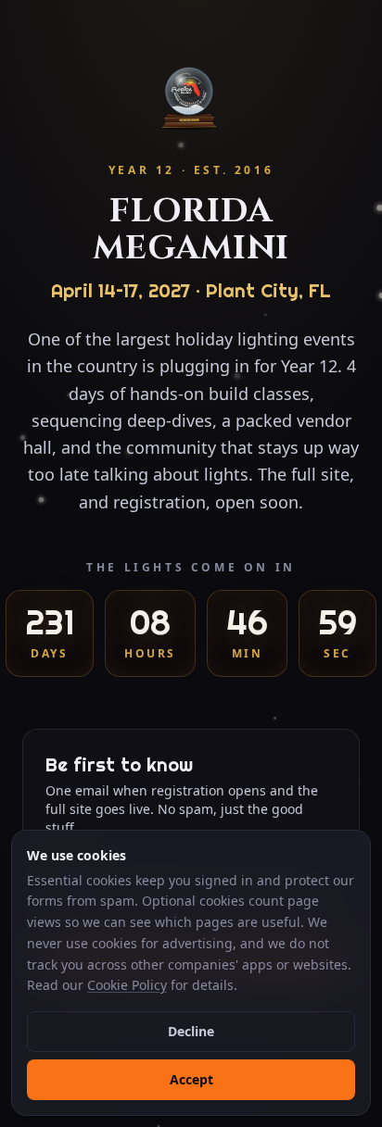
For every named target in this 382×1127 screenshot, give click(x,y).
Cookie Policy (127, 985)
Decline (191, 1031)
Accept (191, 1079)
